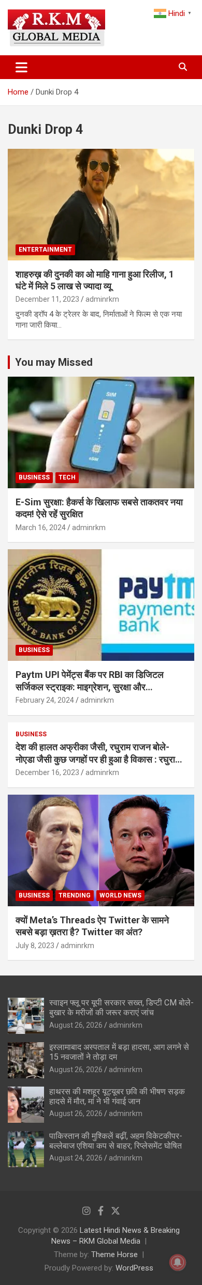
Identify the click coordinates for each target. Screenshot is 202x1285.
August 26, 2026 (76, 1025)
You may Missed (54, 362)
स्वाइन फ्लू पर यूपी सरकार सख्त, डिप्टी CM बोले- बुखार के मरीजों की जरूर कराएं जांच (121, 1007)
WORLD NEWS (120, 895)
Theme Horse (114, 1254)
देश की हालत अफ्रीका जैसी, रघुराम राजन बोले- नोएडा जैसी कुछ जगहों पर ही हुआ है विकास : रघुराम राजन (98, 759)
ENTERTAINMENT (45, 249)
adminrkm (102, 299)
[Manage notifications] (177, 1262)
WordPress (134, 1268)
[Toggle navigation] (21, 67)
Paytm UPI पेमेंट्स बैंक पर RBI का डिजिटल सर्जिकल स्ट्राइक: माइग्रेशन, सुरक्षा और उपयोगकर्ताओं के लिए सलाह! (90, 686)
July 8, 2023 (35, 945)
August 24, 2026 (76, 1158)
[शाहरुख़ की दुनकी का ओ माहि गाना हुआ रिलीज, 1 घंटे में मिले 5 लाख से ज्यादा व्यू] (101, 204)
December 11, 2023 (47, 299)
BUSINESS (34, 477)
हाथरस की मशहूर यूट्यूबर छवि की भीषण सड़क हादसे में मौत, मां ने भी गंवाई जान (117, 1096)
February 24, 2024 (45, 700)
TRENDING (75, 895)
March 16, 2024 (41, 527)
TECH (67, 477)
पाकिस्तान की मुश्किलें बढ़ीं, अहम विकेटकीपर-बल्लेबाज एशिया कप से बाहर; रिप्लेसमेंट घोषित (115, 1141)
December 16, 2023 (47, 772)
